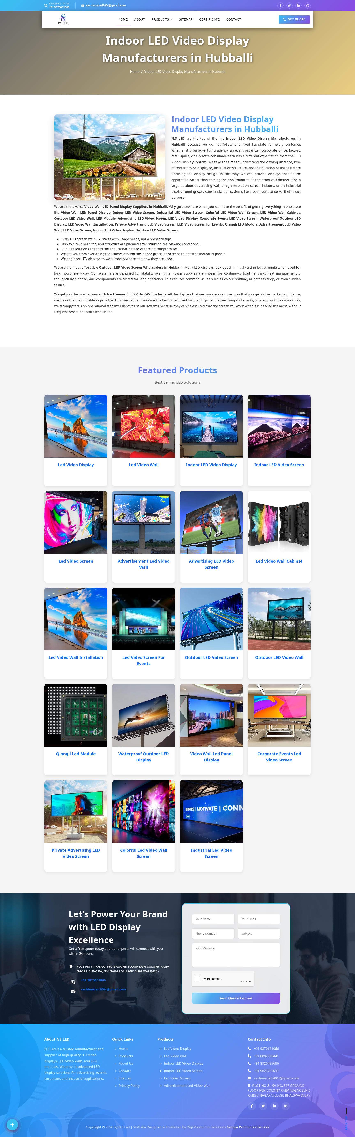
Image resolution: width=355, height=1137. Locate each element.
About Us (126, 1063)
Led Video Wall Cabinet (279, 561)
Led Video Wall (144, 464)
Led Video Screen (76, 561)
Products (160, 19)
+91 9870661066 (59, 7)
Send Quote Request (236, 998)
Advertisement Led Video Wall (187, 1085)
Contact (233, 19)
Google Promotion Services (248, 1127)
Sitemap (186, 19)
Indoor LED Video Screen (279, 464)
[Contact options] (12, 1124)
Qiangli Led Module (76, 753)
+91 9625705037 (266, 1071)
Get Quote (296, 19)
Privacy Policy (129, 1085)
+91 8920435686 (266, 1063)
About (139, 19)
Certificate (209, 19)
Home (123, 19)
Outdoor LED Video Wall (279, 657)
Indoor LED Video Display (211, 464)
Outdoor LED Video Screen (211, 657)
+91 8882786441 (266, 1056)
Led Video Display (76, 464)
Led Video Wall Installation (75, 657)
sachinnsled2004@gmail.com (106, 5)
